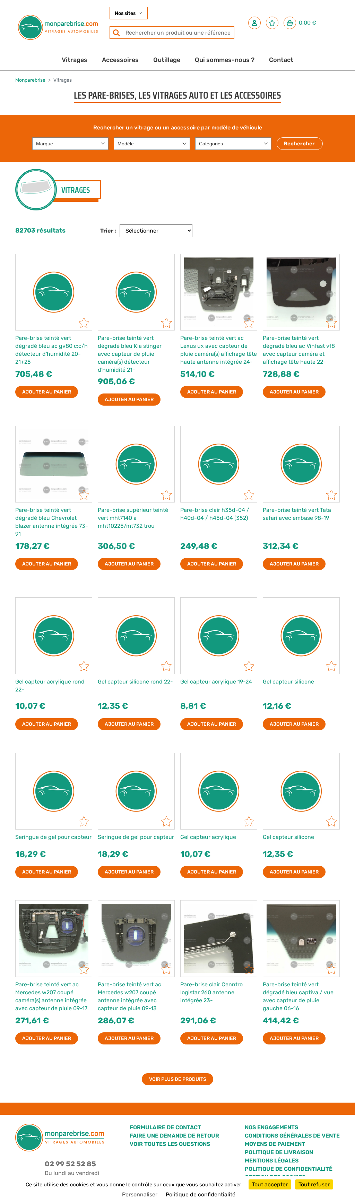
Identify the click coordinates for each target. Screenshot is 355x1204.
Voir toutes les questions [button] (170, 1144)
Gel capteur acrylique (208, 837)
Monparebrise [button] (30, 80)
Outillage (166, 60)
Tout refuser (314, 1184)
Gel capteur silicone (288, 681)
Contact (281, 60)
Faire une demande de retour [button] (174, 1135)
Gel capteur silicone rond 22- (135, 681)
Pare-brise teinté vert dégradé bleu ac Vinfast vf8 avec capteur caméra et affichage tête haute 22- (299, 350)
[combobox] (70, 143)
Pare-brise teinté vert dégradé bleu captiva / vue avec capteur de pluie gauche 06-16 (298, 996)
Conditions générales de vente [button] (292, 1135)
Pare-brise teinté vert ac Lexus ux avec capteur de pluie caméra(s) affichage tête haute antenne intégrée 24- (218, 350)
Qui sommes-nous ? (224, 60)
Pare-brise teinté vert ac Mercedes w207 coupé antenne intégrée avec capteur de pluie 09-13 (129, 996)
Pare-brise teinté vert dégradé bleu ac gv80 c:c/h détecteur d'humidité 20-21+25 (51, 350)
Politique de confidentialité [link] (200, 1194)
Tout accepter (270, 1184)
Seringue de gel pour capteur (53, 837)
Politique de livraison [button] (279, 1152)
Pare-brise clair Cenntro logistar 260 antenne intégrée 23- (211, 992)
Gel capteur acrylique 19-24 (216, 681)
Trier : (108, 230)
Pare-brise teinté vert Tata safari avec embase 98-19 (297, 514)
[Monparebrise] (58, 27)
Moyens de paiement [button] (275, 1144)
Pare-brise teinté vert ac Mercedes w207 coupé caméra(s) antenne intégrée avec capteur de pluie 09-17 (51, 996)
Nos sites (125, 13)
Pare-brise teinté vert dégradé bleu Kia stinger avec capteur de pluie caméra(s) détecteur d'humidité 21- (130, 354)
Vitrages (74, 60)
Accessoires (120, 60)
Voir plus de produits (177, 1079)
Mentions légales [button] (271, 1160)
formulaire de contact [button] (165, 1127)
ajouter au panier (46, 392)
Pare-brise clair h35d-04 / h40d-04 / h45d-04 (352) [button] (214, 514)
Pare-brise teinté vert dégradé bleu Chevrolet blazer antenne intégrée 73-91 (51, 522)
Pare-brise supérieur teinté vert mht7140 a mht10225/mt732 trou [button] (133, 518)
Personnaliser (139, 1194)
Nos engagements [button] (271, 1127)
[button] (254, 23)
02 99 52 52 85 (70, 1164)
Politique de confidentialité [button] (288, 1169)
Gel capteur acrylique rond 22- (50, 685)
